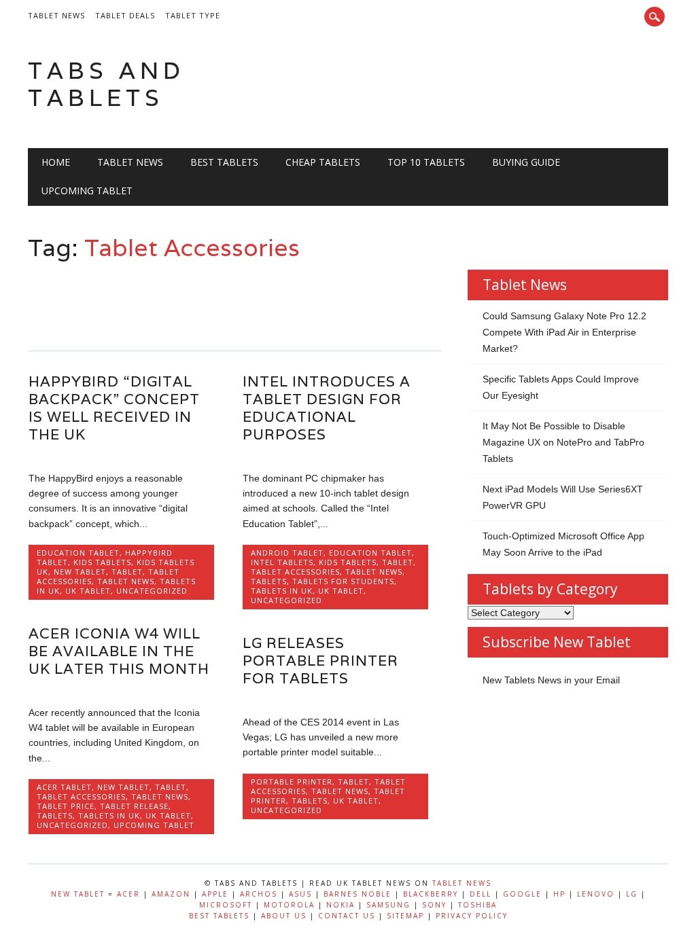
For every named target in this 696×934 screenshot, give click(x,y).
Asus (300, 894)
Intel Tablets (282, 562)
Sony (434, 905)
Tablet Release (134, 806)
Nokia (340, 905)
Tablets (269, 581)
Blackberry (430, 894)
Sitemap (405, 915)
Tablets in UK (282, 591)
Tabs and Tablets (106, 84)
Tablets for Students (343, 581)
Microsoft (225, 905)
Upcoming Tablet (87, 190)
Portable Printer (291, 781)
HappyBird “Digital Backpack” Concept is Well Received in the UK (114, 408)
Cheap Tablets (322, 162)
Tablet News (56, 15)
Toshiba (477, 905)
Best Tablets (224, 162)
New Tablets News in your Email (551, 680)
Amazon (171, 894)
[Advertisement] (275, 299)
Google (522, 894)
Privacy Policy (472, 915)
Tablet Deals (125, 15)
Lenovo (595, 894)
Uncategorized (152, 591)
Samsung (388, 905)
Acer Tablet (64, 787)
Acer (128, 894)
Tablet (127, 572)
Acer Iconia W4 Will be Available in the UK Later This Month (119, 651)
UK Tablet (88, 591)
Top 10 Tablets (426, 162)
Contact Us (346, 915)
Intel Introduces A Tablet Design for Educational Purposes (327, 408)
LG (632, 894)
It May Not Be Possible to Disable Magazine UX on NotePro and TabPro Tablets (563, 442)
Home (55, 162)
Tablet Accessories (295, 572)
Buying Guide (526, 162)
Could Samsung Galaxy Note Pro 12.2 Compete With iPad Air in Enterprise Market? (564, 332)
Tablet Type (192, 15)
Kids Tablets (102, 562)
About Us (284, 915)
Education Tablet (78, 552)
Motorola (289, 905)
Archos (258, 894)
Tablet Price (65, 806)
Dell (480, 894)
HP (559, 894)
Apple (215, 894)
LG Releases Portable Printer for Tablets (320, 660)
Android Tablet (287, 552)
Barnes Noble (358, 894)
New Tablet (80, 572)
